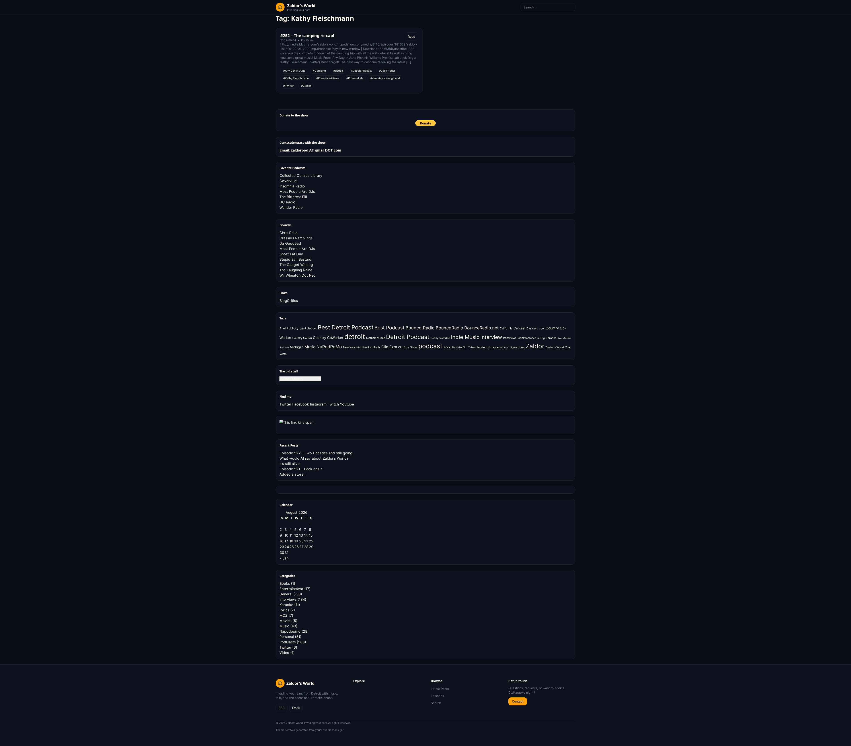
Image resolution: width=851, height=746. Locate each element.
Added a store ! (292, 474)
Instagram (318, 404)
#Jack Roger (387, 70)
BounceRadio (449, 328)
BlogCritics (288, 300)
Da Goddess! (290, 243)
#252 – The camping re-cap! (307, 35)
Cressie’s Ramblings (295, 238)
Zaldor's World (554, 347)
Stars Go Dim (459, 347)
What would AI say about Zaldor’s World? (313, 458)
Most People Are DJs (297, 191)
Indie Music (465, 337)
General (285, 594)
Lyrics (284, 610)
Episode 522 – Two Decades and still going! (316, 453)
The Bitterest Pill (293, 197)
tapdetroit (483, 347)
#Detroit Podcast (361, 70)
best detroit (308, 328)
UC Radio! (287, 202)
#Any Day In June (294, 70)
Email (296, 708)
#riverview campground (385, 78)
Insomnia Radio (292, 186)
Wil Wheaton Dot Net (297, 275)
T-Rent (472, 347)
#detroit (338, 70)
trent (522, 347)
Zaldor (535, 346)
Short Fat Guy (291, 254)
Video (284, 652)
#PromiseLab (354, 78)
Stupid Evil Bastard (295, 259)
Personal (286, 636)
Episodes (437, 696)
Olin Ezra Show (407, 347)
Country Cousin (302, 338)
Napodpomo (290, 631)
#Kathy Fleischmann (296, 78)
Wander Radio (291, 207)
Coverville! (288, 181)
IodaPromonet (527, 338)
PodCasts (307, 40)
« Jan (284, 558)
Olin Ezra (389, 346)
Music (309, 346)
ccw (542, 328)
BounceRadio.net (481, 328)
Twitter (285, 404)
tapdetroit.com (500, 347)
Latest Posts (440, 689)
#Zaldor (306, 85)
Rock (446, 347)
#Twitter (288, 85)
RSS (282, 708)
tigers (513, 347)
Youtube (347, 404)
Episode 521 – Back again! (301, 469)
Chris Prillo (288, 232)
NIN (358, 347)
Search (436, 703)
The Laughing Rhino (295, 270)
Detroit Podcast (407, 336)
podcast (430, 346)
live (560, 338)
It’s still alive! (290, 463)
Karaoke (551, 338)
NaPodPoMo (329, 346)
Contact (517, 701)
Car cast (532, 328)
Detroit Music (375, 338)
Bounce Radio (420, 328)
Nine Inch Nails (371, 347)
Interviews (510, 338)
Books (284, 583)
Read (411, 36)
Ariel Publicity (288, 328)
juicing (541, 338)
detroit (354, 337)
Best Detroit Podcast (345, 327)
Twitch (333, 404)
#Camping (319, 70)
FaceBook (300, 404)
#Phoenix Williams (327, 78)
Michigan (296, 347)
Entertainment (291, 589)
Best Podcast (389, 328)
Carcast (519, 328)
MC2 (283, 615)
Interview (491, 337)
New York (349, 347)
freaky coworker (440, 338)
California (506, 328)
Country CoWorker (328, 338)
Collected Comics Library (300, 175)
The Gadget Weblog (296, 264)
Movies (285, 620)
